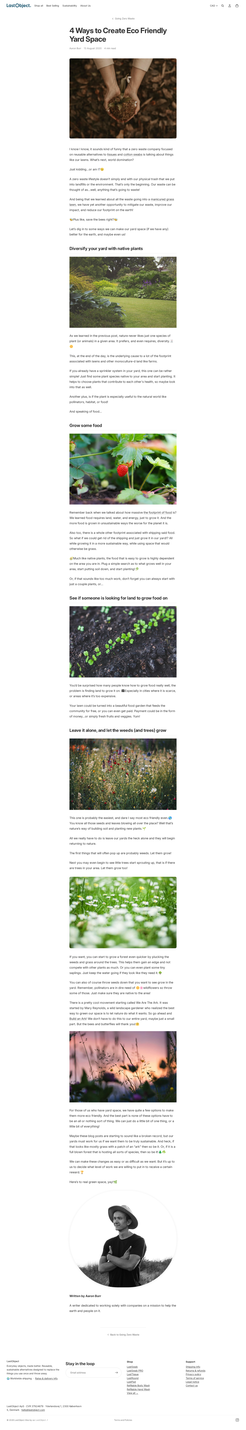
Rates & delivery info (46, 1378)
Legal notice (192, 1381)
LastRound (133, 1378)
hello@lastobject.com (33, 1409)
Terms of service (195, 1378)
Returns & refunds (195, 1370)
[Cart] (237, 5)
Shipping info (193, 1366)
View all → (132, 1393)
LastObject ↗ (42, 1420)
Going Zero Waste (125, 18)
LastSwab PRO (135, 1370)
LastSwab (132, 1366)
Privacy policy (193, 1374)
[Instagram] (237, 1420)
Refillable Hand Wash (138, 1389)
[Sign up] (116, 1372)
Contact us (192, 1385)
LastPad (131, 1381)
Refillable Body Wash (138, 1385)
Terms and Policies (123, 1420)
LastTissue (133, 1374)
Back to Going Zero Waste (124, 1334)
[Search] (222, 5)
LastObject (19, 1420)
